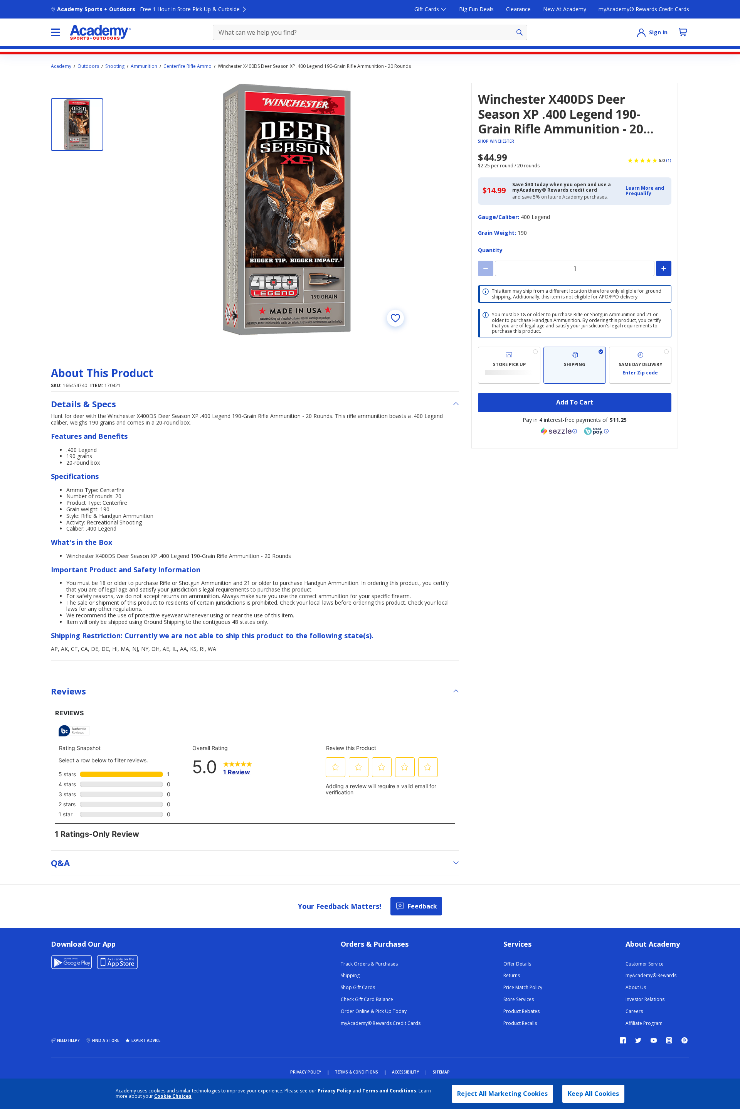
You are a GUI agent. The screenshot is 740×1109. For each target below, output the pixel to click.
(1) (668, 160)
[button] (646, 191)
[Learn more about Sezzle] (558, 431)
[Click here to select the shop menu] (55, 32)
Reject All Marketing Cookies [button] (502, 1093)
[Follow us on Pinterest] (684, 1040)
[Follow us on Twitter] (638, 1040)
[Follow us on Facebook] (622, 1040)
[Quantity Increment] (663, 268)
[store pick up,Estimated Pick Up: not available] (509, 365)
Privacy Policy (335, 1090)
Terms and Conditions (389, 1090)
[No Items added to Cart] (683, 32)
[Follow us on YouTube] (653, 1040)
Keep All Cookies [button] (593, 1093)
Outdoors (88, 66)
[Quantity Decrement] (485, 268)
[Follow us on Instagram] (669, 1040)
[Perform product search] (519, 32)
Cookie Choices (173, 1096)
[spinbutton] (574, 268)
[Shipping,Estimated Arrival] (574, 365)
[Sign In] (641, 32)
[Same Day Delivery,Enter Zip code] (640, 365)
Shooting (114, 66)
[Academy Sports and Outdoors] (100, 32)
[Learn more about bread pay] (596, 431)
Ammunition (144, 66)
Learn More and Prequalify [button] (645, 191)
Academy (61, 66)
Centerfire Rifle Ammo (187, 66)
